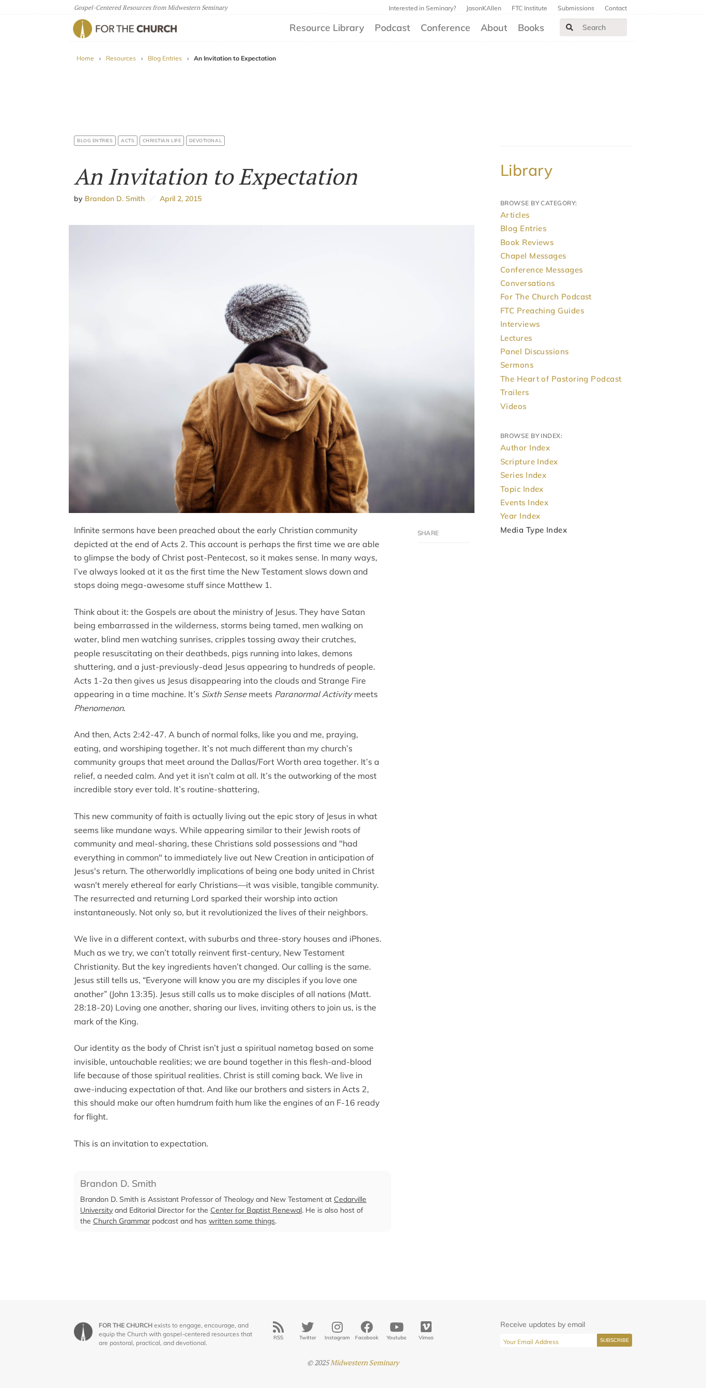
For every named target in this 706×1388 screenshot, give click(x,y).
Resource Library (326, 28)
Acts (127, 140)
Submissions (576, 8)
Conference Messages (541, 270)
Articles (515, 215)
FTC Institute (529, 8)
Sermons (516, 365)
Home (85, 58)
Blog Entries (165, 58)
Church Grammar (121, 1221)
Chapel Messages (533, 256)
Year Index (520, 516)
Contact (616, 8)
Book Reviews (527, 242)
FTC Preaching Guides (542, 310)
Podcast (392, 28)
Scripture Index (529, 461)
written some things (242, 1221)
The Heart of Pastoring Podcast (561, 379)
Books (531, 28)
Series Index (523, 475)
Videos (513, 406)
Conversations (527, 283)
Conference (445, 28)
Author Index (525, 447)
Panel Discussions (534, 351)
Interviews (520, 324)
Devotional (205, 140)
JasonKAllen (483, 8)
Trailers (514, 392)
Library (526, 170)
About (494, 28)
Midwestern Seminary (364, 1362)
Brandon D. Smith (115, 198)
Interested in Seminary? (422, 8)
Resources (121, 58)
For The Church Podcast (546, 296)
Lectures (516, 338)
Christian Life (162, 140)
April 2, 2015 (179, 198)
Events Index (524, 502)
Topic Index (522, 489)
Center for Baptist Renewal (256, 1210)
